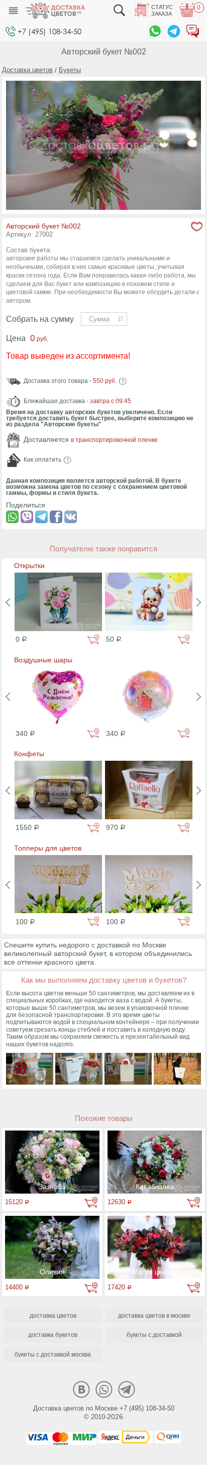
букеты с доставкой (154, 1334)
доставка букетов (52, 1334)
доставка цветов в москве (154, 1315)
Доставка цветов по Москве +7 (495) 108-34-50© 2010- (103, 1412)
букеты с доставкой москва (53, 1354)
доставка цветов (53, 1315)
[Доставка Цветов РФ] (55, 11)
